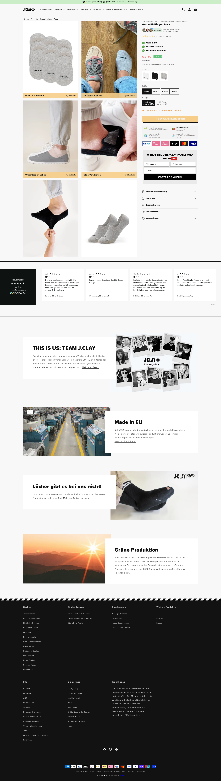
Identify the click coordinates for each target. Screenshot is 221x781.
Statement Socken (31, 651)
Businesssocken (30, 637)
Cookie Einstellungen (32, 725)
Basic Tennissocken (32, 618)
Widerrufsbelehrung (32, 716)
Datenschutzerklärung (112, 772)
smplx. (122, 775)
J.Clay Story (73, 688)
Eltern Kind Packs (75, 623)
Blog (70, 702)
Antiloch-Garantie (31, 721)
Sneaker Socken (30, 627)
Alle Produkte (32, 19)
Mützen (159, 618)
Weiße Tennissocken (32, 641)
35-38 (146, 91)
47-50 (174, 91)
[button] (59, 9)
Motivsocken (28, 655)
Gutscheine (28, 669)
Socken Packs (29, 665)
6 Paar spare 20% (148, 103)
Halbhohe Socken (31, 623)
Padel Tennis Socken (121, 627)
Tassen (159, 613)
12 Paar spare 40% (163, 103)
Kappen (159, 623)
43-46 (165, 91)
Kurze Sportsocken (120, 623)
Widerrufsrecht (95, 772)
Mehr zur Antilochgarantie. (76, 498)
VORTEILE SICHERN (170, 177)
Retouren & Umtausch (33, 712)
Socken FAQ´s (74, 716)
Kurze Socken (29, 660)
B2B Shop (27, 739)
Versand (27, 707)
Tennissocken (29, 613)
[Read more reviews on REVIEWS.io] (18, 294)
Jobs (25, 730)
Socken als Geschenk (77, 721)
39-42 (156, 91)
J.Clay (85, 772)
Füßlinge (27, 632)
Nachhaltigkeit (74, 698)
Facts (70, 725)
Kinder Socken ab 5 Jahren (80, 618)
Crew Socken (29, 646)
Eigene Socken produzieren (35, 735)
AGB (25, 698)
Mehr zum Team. (90, 367)
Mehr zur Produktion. (125, 441)
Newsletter (72, 707)
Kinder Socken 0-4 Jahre (79, 613)
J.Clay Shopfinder (75, 693)
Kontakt (26, 688)
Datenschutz (28, 702)
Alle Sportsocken (119, 613)
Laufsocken (117, 618)
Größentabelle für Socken (79, 712)
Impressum (28, 693)
